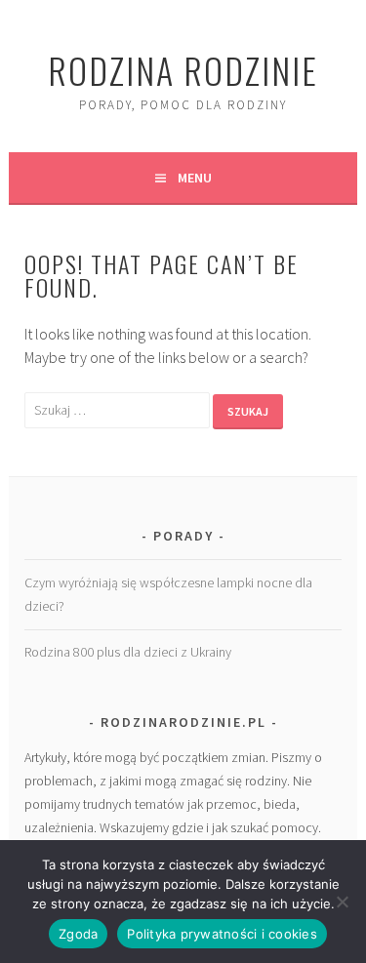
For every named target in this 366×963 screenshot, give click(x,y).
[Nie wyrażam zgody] (341, 901)
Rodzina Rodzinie (183, 70)
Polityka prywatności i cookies (222, 934)
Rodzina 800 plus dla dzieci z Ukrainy (127, 652)
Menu (195, 177)
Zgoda (78, 934)
